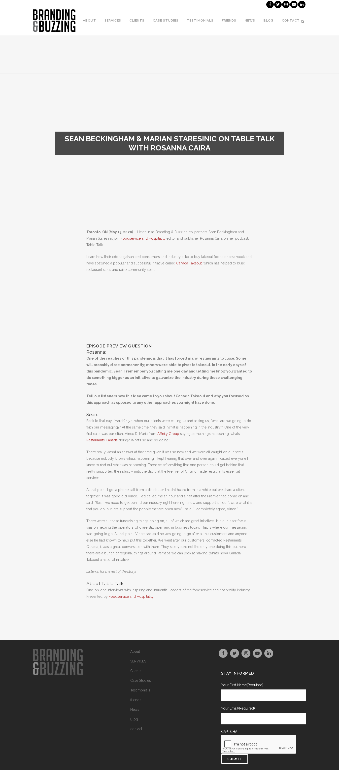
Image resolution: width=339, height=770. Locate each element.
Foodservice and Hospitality (143, 238)
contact (136, 729)
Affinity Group (168, 434)
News (134, 710)
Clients (135, 671)
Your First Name (242, 685)
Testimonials (140, 690)
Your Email (238, 708)
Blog (134, 719)
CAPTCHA (229, 732)
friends (135, 700)
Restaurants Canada (102, 440)
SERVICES (138, 661)
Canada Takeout (189, 263)
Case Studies (140, 681)
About (135, 652)
